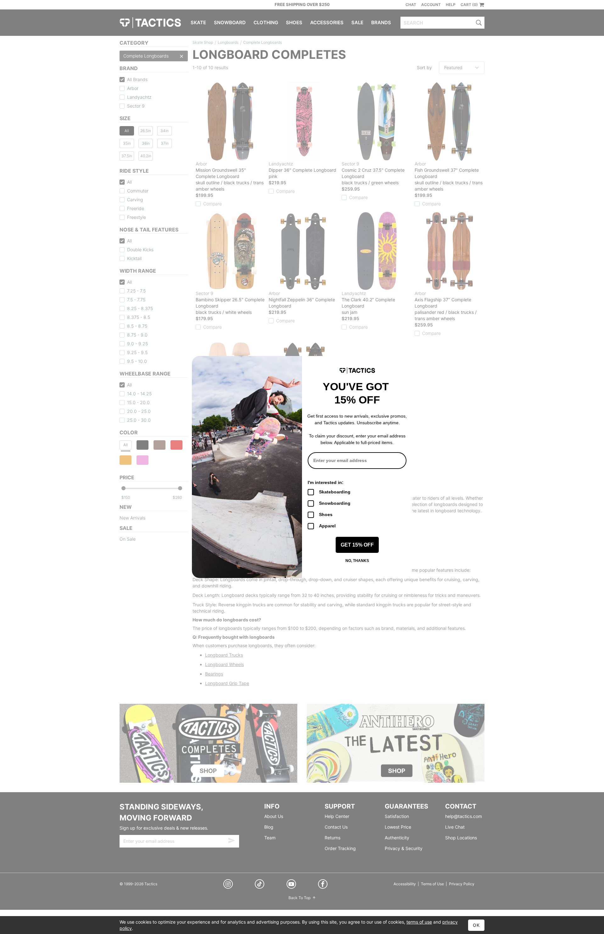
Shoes (326, 514)
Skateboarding (334, 491)
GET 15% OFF (357, 545)
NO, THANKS (357, 561)
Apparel (327, 525)
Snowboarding (334, 503)
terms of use (419, 922)
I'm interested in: (326, 482)
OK (476, 925)
